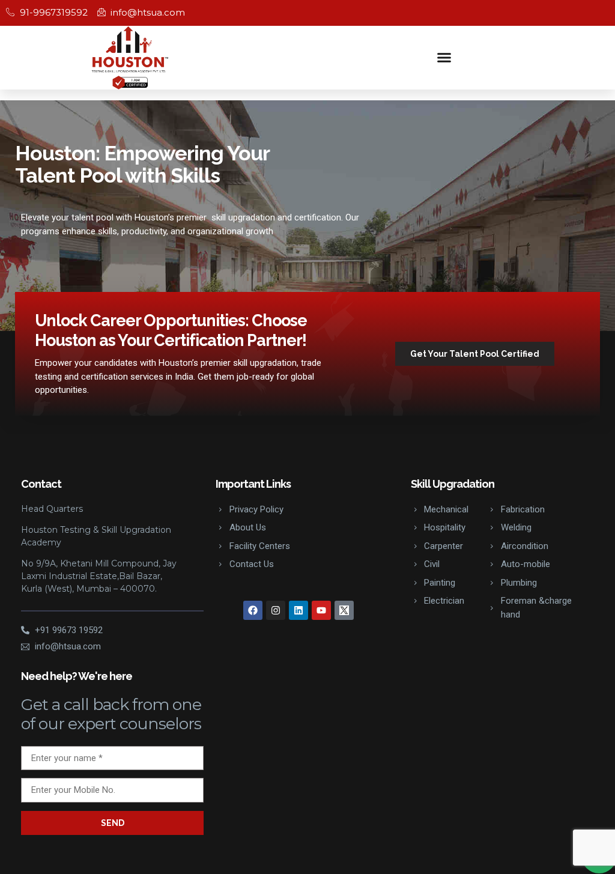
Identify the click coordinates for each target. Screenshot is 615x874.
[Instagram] (275, 610)
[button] (444, 57)
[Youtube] (321, 610)
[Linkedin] (298, 610)
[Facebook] (252, 610)
